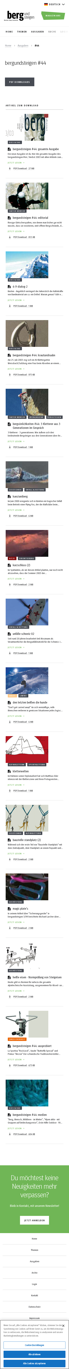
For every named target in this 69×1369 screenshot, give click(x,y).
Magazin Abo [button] (53, 15)
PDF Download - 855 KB (24, 237)
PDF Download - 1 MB (23, 305)
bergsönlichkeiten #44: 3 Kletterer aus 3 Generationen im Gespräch (36, 425)
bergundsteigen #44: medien (30, 1114)
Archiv (34, 1272)
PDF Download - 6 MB (23, 515)
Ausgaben (23, 45)
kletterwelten (21, 771)
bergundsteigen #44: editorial (30, 217)
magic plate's (20, 908)
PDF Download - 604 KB (24, 1134)
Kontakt (34, 1295)
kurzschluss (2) (21, 564)
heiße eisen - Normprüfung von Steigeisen (37, 977)
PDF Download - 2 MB (23, 584)
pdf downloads (19, 82)
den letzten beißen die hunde (30, 702)
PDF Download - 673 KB (24, 1065)
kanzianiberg (20, 496)
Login (34, 1284)
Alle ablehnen (34, 1354)
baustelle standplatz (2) (27, 839)
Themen (34, 1250)
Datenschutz (35, 1306)
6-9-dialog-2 (20, 286)
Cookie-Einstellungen (34, 1345)
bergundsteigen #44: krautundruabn (34, 355)
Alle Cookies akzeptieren (34, 1363)
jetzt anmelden (34, 1220)
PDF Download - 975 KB (24, 374)
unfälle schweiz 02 (23, 633)
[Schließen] (63, 1326)
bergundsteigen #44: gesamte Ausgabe (36, 148)
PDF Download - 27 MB (23, 168)
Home (8, 45)
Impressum (34, 1318)
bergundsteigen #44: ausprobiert (32, 1045)
